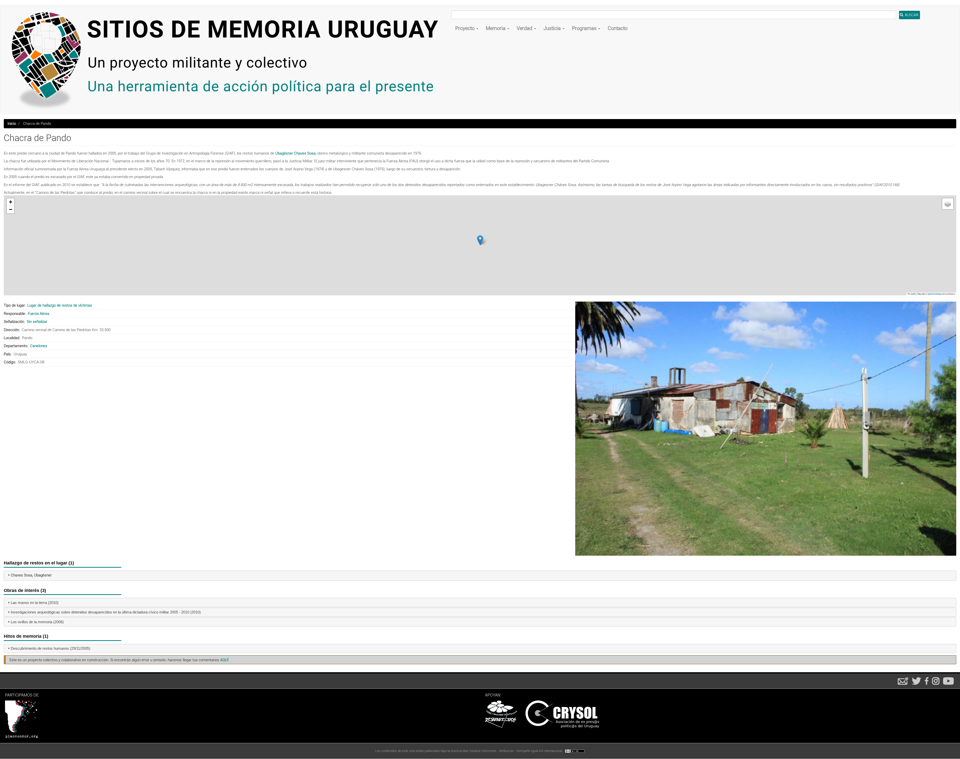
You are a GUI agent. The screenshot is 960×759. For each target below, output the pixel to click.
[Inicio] (228, 59)
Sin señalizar (37, 321)
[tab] (480, 576)
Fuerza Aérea (38, 313)
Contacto (618, 28)
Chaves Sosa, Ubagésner (31, 575)
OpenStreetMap (934, 294)
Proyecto (465, 28)
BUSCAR (911, 15)
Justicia (553, 28)
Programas (585, 28)
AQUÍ (224, 660)
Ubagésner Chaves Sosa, (295, 153)
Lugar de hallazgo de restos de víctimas (59, 305)
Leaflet (913, 294)
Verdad (525, 28)
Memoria (496, 28)
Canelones (38, 346)
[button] (480, 240)
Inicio (12, 123)
